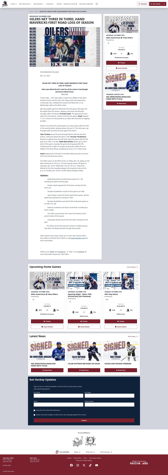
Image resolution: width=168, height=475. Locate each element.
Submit (84, 420)
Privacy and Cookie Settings (84, 460)
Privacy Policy (77, 458)
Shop (58, 4)
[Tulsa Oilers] (5, 4)
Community (49, 4)
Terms (85, 458)
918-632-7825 (7, 465)
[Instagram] (77, 465)
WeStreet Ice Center (69, 4)
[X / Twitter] (84, 465)
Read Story (122, 103)
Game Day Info (38, 4)
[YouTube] (96, 465)
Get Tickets (156, 4)
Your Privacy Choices (95, 458)
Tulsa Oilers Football (85, 4)
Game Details (122, 68)
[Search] (96, 3)
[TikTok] (90, 465)
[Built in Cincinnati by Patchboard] (139, 462)
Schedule (144, 4)
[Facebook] (71, 465)
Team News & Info (24, 4)
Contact (13, 4)
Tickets (122, 63)
